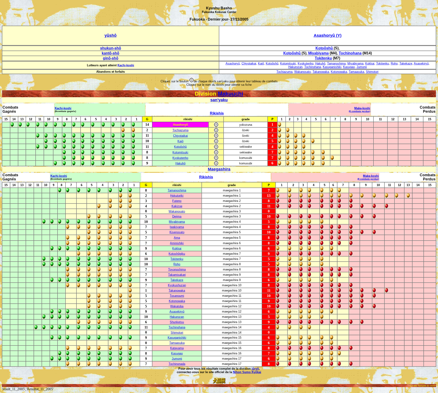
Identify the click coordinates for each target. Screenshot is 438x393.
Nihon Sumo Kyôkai (247, 372)
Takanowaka (321, 71)
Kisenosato (176, 232)
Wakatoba (176, 306)
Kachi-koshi (125, 65)
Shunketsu (177, 322)
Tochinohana (312, 67)
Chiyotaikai (249, 63)
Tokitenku (382, 63)
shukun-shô (110, 48)
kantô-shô (110, 53)
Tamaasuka (356, 71)
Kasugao (349, 67)
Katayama (177, 348)
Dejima (176, 216)
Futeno (176, 201)
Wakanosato (302, 71)
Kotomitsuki (288, 63)
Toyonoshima (177, 269)
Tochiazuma (284, 71)
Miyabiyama (355, 63)
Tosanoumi (177, 295)
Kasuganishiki (332, 67)
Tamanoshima (336, 63)
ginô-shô (110, 58)
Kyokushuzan (177, 285)
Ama (177, 237)
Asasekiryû (421, 63)
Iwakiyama (177, 227)
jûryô (255, 368)
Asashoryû (233, 63)
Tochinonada (177, 364)
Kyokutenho (305, 63)
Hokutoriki (176, 195)
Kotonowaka (339, 71)
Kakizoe (177, 206)
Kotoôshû (272, 63)
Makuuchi (230, 94)
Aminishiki (177, 243)
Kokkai (369, 63)
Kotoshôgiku (177, 253)
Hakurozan (295, 67)
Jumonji (362, 67)
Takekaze (405, 63)
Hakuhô (320, 63)
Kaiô (261, 63)
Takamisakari (177, 274)
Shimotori (372, 71)
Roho (394, 63)
